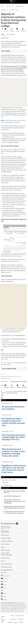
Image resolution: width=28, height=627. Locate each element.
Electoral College (7, 55)
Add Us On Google (10, 34)
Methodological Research (7, 570)
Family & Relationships (6, 555)
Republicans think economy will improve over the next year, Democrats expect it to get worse (14, 468)
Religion (3, 547)
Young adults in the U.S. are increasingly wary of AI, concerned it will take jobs (14, 501)
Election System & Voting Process (7, 376)
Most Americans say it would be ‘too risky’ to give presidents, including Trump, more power (13, 452)
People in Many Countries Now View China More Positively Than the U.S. (14, 507)
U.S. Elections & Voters (5, 378)
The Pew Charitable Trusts (11, 611)
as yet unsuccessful (22, 109)
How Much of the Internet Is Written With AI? (14, 491)
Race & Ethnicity (5, 544)
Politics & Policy (18, 376)
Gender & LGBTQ (5, 553)
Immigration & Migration (7, 541)
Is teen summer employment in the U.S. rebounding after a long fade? (14, 512)
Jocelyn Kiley (5, 38)
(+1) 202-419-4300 (5, 530)
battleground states (6, 212)
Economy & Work (5, 558)
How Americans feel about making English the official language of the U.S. (13, 437)
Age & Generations (5, 550)
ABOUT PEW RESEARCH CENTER (7, 602)
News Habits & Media (6, 567)
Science (3, 561)
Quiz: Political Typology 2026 (12, 496)
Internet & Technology (6, 564)
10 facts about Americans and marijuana (13, 407)
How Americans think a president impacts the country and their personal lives (13, 421)
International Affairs (6, 538)
